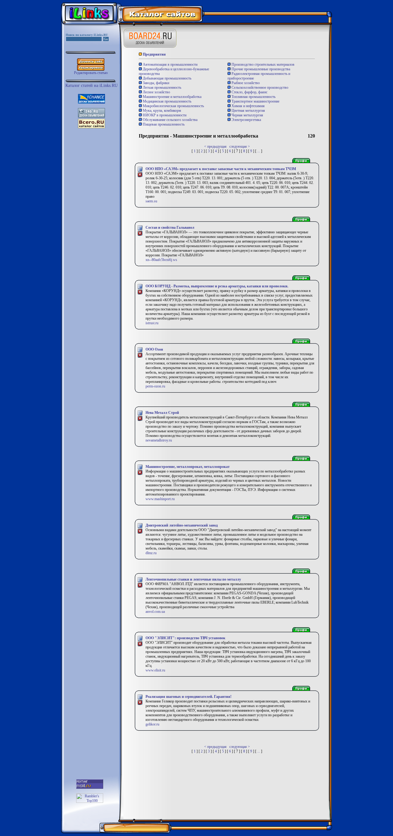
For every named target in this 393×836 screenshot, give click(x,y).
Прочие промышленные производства (260, 69)
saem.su (151, 201)
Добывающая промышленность (166, 78)
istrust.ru (152, 323)
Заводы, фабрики (155, 83)
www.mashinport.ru (160, 499)
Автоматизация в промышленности (169, 64)
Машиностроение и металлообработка (171, 97)
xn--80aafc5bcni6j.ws (161, 260)
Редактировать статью (91, 73)
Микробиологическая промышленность (173, 106)
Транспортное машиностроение (255, 101)
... (258, 151)
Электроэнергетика (246, 120)
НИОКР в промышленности (164, 115)
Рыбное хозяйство (245, 83)
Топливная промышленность (253, 97)
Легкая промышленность (161, 87)
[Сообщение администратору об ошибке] (140, 176)
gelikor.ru (152, 724)
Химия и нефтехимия (248, 106)
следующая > (239, 146)
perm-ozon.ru (155, 386)
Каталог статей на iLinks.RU (91, 85)
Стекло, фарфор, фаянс (249, 92)
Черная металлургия (247, 115)
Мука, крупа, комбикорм (161, 110)
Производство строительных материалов (262, 64)
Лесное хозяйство (156, 92)
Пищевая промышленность (163, 124)
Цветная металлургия (248, 110)
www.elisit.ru (155, 670)
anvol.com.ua (155, 611)
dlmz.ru (151, 553)
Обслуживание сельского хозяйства (169, 120)
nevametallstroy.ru (159, 440)
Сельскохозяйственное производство (259, 87)
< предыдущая (215, 146)
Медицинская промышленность (166, 101)
